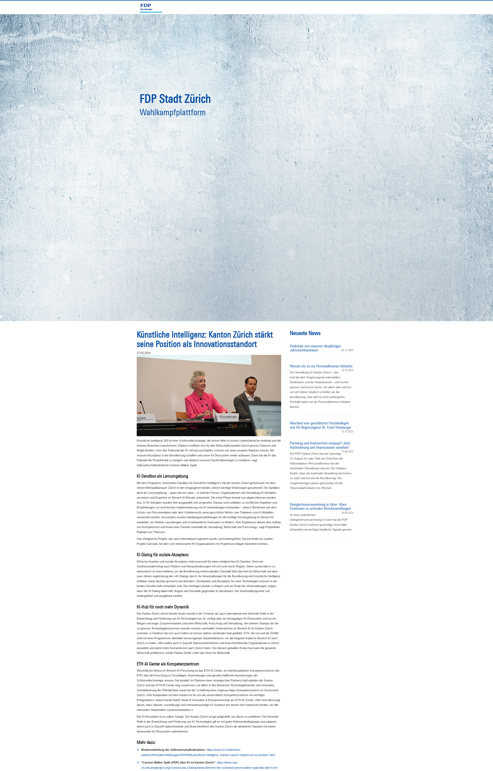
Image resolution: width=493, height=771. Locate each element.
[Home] (152, 7)
